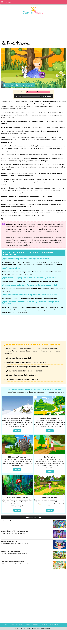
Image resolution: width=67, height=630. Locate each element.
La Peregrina (49, 457)
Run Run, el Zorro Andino (10, 551)
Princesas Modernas (32, 625)
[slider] (49, 96)
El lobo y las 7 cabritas (17, 457)
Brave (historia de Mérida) (17, 498)
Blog (61, 625)
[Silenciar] (45, 96)
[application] (33, 96)
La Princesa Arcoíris (8, 521)
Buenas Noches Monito (49, 418)
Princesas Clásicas (16, 625)
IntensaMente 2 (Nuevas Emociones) (14, 531)
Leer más (17, 430)
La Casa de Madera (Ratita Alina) (17, 418)
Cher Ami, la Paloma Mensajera (12, 562)
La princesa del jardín (50, 498)
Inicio (6, 625)
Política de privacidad (50, 625)
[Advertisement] (33, 27)
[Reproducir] (16, 96)
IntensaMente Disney (9, 541)
